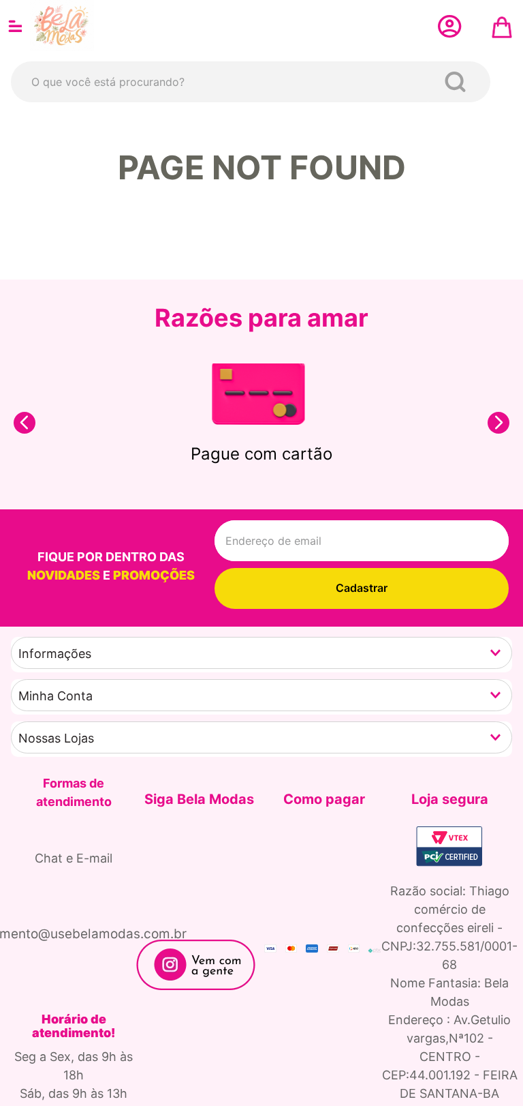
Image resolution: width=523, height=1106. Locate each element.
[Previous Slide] (24, 423)
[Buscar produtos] (458, 81)
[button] (261, 653)
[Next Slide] (498, 423)
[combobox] (250, 81)
